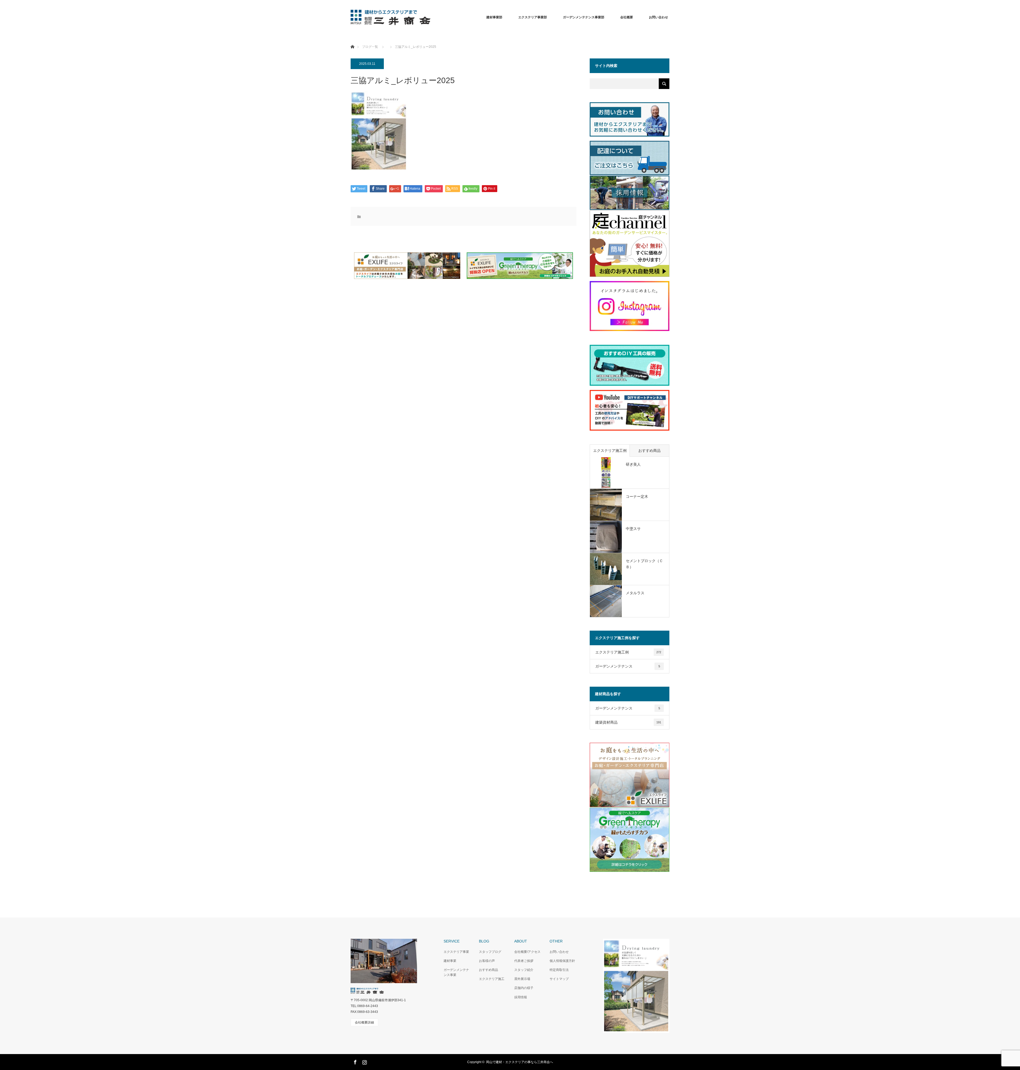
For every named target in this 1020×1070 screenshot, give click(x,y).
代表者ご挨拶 (523, 961)
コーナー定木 (637, 496)
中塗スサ (633, 528)
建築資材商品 (628, 722)
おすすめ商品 (649, 450)
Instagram (364, 1061)
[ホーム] (352, 41)
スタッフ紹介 (523, 970)
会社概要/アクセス (527, 952)
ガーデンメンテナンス (627, 666)
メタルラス (635, 593)
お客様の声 (487, 961)
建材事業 (450, 961)
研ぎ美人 (633, 464)
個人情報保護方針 (562, 961)
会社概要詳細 (364, 1022)
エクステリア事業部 (532, 17)
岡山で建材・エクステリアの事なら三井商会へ (519, 1062)
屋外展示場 (522, 979)
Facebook (355, 1061)
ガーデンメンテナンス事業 (456, 972)
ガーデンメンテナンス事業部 (583, 17)
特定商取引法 (559, 970)
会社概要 (626, 17)
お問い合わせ (559, 952)
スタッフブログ (490, 952)
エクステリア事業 (456, 952)
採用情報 (520, 997)
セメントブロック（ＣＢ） (644, 564)
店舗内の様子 (523, 988)
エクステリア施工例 (610, 450)
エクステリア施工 (491, 979)
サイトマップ (559, 979)
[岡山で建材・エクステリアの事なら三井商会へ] (430, 17)
